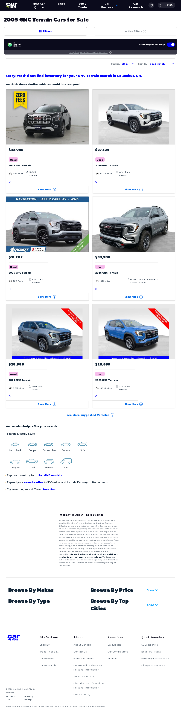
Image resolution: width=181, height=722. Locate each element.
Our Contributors (117, 652)
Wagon (15, 467)
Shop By (45, 645)
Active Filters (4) (135, 31)
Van (66, 467)
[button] (151, 5)
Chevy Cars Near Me (153, 665)
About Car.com (83, 645)
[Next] (86, 117)
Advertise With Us (84, 676)
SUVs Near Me (149, 645)
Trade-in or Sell (49, 652)
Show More (45, 189)
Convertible (49, 450)
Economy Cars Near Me (155, 658)
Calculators (114, 645)
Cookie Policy (82, 694)
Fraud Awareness (84, 658)
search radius (33, 482)
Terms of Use (11, 698)
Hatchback (15, 450)
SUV (82, 450)
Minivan (49, 467)
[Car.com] (12, 5)
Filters (47, 31)
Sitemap (112, 658)
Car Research (48, 665)
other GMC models (49, 475)
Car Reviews (47, 658)
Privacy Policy (28, 698)
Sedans (66, 450)
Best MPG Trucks (151, 652)
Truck (32, 467)
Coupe (32, 450)
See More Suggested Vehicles (87, 415)
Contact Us (80, 652)
